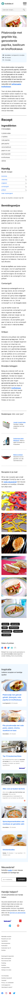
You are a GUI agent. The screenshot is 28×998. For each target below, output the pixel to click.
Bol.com (7, 921)
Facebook (2, 648)
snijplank (4, 183)
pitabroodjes (18, 631)
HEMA (20, 921)
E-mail (12, 648)
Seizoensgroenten (5, 943)
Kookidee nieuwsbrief (6, 978)
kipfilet (5, 627)
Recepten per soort (6, 938)
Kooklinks (3, 965)
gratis (10, 870)
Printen (15, 648)
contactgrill (5, 186)
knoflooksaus (16, 388)
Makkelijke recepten (6, 936)
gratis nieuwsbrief (10, 482)
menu (24, 4)
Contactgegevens (5, 985)
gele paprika (15, 624)
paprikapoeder (7, 631)
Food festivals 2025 (6, 960)
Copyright (3, 980)
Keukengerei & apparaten (7, 956)
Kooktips (3, 950)
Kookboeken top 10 (6, 948)
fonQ (18, 925)
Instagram (6, 993)
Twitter (8, 648)
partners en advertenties (17, 912)
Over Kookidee (5, 975)
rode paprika (6, 635)
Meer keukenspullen (6, 958)
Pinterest (5, 648)
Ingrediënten (4, 941)
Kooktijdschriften (5, 967)
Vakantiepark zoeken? (6, 987)
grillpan (3, 190)
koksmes (4, 176)
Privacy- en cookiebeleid (7, 982)
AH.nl (10, 925)
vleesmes (4, 179)
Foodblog (3, 963)
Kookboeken (4, 945)
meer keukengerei (7, 193)
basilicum (5, 624)
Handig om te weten (6, 969)
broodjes (21, 55)
